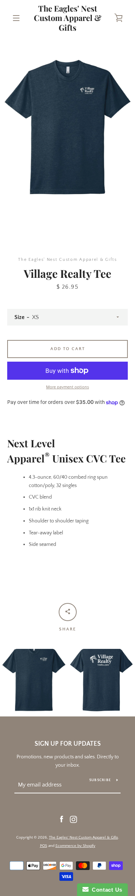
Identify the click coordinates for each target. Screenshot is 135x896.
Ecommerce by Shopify (75, 846)
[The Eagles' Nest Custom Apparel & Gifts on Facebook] (61, 819)
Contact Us (105, 890)
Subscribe (100, 780)
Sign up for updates (68, 744)
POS (43, 846)
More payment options (67, 387)
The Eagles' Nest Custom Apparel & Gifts (68, 18)
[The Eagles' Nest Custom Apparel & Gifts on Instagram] (73, 819)
